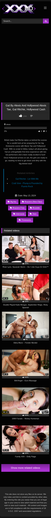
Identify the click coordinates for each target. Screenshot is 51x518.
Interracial (20, 214)
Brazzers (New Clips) (33, 202)
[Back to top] (43, 510)
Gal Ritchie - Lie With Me (27, 179)
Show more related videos (25, 467)
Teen (34, 214)
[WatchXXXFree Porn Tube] (21, 9)
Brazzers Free (18, 208)
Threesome (26, 220)
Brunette (36, 208)
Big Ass (13, 202)
